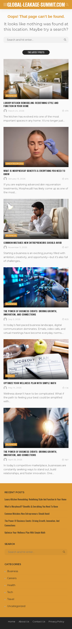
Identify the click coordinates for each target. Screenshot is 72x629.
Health (10, 376)
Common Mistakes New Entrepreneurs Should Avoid (32, 242)
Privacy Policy (56, 621)
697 (67, 247)
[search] (67, 4)
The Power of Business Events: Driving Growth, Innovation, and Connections (30, 312)
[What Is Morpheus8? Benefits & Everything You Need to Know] (36, 147)
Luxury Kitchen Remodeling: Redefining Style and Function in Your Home (30, 104)
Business (11, 95)
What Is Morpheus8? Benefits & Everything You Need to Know (34, 172)
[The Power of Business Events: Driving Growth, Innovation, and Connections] (36, 287)
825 (67, 319)
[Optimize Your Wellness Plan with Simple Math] (36, 359)
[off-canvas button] (5, 4)
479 (67, 110)
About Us (24, 621)
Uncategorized (14, 163)
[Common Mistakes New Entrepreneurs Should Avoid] (36, 219)
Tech (10, 592)
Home (11, 621)
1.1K (67, 388)
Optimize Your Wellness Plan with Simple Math (29, 383)
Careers (11, 578)
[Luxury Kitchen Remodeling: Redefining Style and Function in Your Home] (36, 79)
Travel (10, 599)
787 (67, 459)
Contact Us (39, 621)
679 (67, 179)
